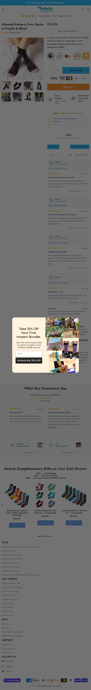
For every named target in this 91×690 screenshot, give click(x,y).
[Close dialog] (76, 320)
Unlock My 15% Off (29, 360)
